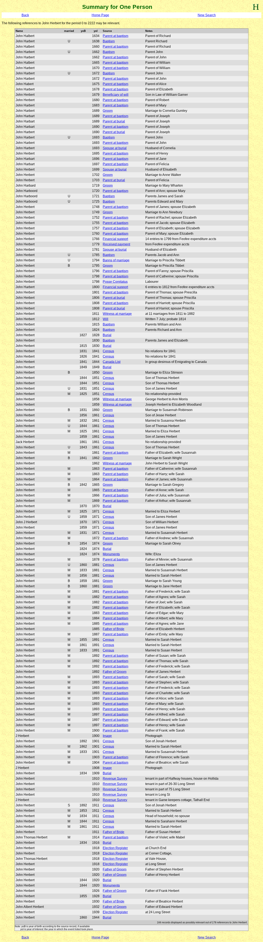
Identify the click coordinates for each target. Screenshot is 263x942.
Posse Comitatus (115, 281)
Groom (108, 110)
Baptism (109, 41)
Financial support (115, 239)
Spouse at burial (115, 148)
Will (105, 319)
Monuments (111, 554)
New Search (207, 15)
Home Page (100, 15)
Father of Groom (114, 671)
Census (108, 351)
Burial (107, 335)
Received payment (116, 244)
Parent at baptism (115, 36)
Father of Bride (113, 629)
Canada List (111, 362)
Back (25, 15)
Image (107, 736)
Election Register (115, 848)
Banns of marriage (116, 260)
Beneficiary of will (115, 94)
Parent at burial (114, 121)
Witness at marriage (117, 313)
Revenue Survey (115, 778)
